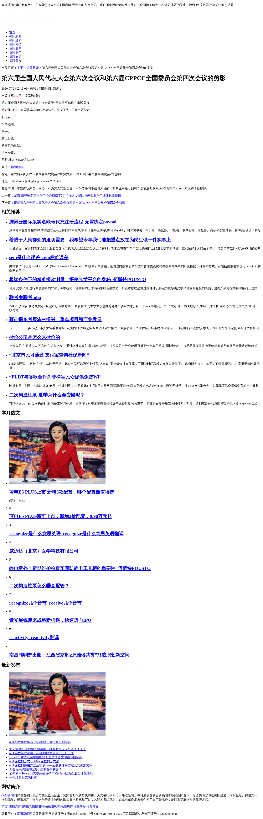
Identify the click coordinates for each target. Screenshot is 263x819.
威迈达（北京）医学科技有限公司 (44, 550)
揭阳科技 (15, 44)
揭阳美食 (15, 60)
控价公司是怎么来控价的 (34, 337)
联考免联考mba (25, 297)
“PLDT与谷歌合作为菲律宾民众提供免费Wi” (55, 376)
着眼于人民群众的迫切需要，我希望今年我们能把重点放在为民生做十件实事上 (90, 239)
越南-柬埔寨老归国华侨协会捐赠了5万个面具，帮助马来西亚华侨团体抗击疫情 (67, 195)
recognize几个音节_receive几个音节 (45, 602)
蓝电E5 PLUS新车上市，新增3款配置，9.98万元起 (60, 516)
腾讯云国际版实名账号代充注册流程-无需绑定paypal (62, 221)
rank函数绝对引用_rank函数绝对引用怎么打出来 (41, 753)
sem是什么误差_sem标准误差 (39, 257)
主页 (20, 67)
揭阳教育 (15, 48)
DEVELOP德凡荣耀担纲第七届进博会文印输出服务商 (45, 757)
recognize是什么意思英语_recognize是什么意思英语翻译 (66, 533)
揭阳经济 (15, 40)
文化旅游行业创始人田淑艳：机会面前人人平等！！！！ (47, 749)
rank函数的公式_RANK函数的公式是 (34, 761)
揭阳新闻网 (24, 813)
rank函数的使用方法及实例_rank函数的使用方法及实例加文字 (50, 765)
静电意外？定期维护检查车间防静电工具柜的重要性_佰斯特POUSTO (80, 568)
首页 (12, 32)
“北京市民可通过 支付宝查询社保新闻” (49, 354)
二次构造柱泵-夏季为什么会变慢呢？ (47, 394)
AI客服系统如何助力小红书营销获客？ (35, 769)
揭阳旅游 (15, 56)
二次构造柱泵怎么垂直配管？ (39, 585)
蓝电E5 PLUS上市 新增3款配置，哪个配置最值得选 (61, 491)
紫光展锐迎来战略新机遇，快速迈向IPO (50, 620)
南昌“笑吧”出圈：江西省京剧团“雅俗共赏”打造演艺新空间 (69, 654)
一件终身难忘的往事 (23, 777)
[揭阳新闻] (30, 25)
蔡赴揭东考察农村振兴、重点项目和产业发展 (55, 319)
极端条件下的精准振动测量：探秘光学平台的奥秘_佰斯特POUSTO (77, 279)
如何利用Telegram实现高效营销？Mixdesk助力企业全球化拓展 (51, 773)
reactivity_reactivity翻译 (34, 637)
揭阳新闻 (15, 36)
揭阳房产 (15, 52)
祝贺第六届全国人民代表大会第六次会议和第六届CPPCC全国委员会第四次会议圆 (69, 202)
